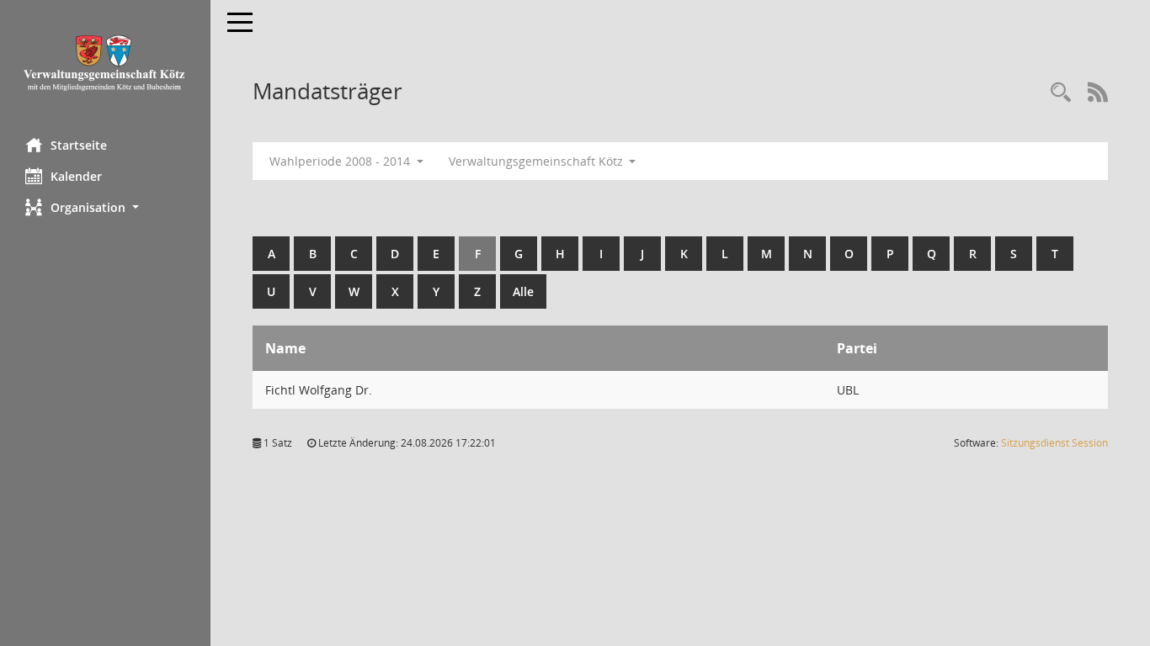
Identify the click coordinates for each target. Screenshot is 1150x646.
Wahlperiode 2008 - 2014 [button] (341, 161)
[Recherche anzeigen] (1060, 93)
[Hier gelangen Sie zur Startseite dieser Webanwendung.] (105, 62)
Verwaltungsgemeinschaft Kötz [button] (537, 161)
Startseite (79, 145)
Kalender (76, 176)
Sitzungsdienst (1054, 443)
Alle (523, 291)
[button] (105, 207)
